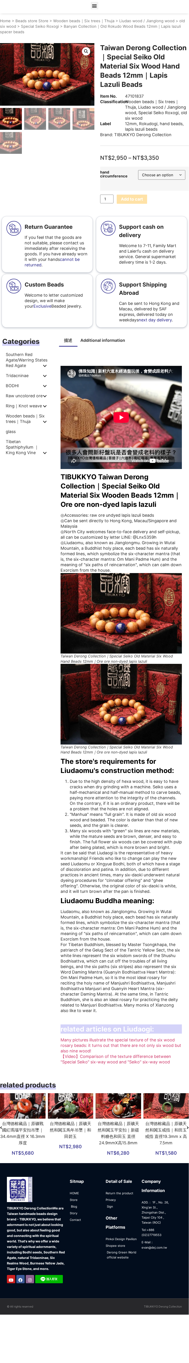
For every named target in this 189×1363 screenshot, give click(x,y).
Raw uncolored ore (24, 395)
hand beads (171, 123)
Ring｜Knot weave (24, 405)
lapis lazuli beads (141, 129)
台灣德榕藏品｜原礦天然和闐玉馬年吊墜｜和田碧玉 (70, 1130)
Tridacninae (17, 375)
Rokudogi (148, 123)
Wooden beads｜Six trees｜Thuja (83, 21)
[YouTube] (11, 1279)
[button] (94, 5)
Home (5, 21)
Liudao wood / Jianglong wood (146, 21)
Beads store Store (31, 21)
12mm (131, 123)
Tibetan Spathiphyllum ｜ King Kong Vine (22, 447)
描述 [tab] (68, 340)
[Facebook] (20, 1279)
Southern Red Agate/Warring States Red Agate (26, 360)
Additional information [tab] (102, 340)
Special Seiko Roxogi (40, 26)
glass (11, 431)
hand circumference (114, 174)
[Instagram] (30, 1279)
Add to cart (132, 199)
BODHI (12, 385)
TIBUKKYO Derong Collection (143, 134)
